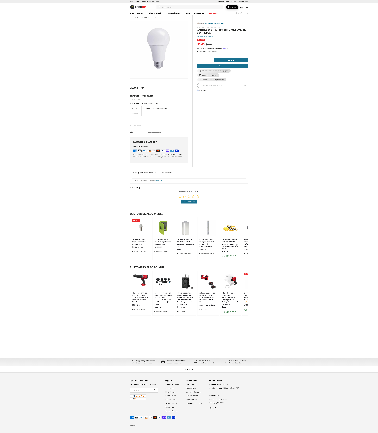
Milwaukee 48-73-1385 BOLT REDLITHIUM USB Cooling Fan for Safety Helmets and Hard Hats (230, 298)
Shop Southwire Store (214, 23)
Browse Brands (192, 396)
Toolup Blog (243, 1)
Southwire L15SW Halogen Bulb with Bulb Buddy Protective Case (206, 243)
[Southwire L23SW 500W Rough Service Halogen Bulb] (163, 228)
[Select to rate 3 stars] (189, 196)
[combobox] (189, 7)
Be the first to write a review (205, 36)
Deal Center (213, 13)
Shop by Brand (155, 13)
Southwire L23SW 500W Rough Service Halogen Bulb (162, 242)
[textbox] (189, 176)
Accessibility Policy (172, 384)
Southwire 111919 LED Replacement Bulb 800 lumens (146, 17)
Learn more (158, 180)
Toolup (135, 425)
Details (156, 1)
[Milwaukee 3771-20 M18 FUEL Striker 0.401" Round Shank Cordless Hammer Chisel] (141, 281)
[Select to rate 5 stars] (198, 196)
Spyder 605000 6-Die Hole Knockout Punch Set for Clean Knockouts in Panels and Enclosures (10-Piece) (163, 298)
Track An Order (242, 13)
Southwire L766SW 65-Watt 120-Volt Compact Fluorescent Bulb (185, 243)
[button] (247, 7)
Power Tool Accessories (194, 13)
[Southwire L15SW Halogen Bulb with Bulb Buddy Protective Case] (208, 228)
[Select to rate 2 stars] (184, 196)
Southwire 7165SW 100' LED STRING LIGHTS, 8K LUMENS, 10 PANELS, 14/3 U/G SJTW (230, 244)
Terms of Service (171, 411)
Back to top (189, 369)
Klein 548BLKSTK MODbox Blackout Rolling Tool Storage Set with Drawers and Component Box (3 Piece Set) (185, 298)
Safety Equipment (173, 13)
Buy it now (223, 66)
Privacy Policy (170, 396)
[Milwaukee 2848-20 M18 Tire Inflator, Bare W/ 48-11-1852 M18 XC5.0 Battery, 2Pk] (208, 281)
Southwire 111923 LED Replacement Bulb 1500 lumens (140, 242)
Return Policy (170, 399)
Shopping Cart (191, 399)
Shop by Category (137, 13)
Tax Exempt (169, 407)
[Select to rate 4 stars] (193, 196)
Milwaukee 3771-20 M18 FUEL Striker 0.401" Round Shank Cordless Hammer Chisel (140, 297)
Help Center (170, 392)
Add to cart (231, 60)
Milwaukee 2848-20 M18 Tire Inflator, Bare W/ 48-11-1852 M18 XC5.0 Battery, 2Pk (207, 297)
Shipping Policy (171, 403)
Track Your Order (192, 384)
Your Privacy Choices (194, 403)
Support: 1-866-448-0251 (227, 1)
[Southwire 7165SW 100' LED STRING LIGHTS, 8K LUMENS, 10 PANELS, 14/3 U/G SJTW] (230, 228)
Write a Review (189, 201)
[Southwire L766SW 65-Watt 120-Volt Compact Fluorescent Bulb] (185, 228)
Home (131, 17)
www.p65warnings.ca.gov (154, 132)
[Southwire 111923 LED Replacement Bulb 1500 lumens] (141, 228)
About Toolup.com (193, 392)
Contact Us (169, 388)
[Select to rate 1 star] (180, 196)
